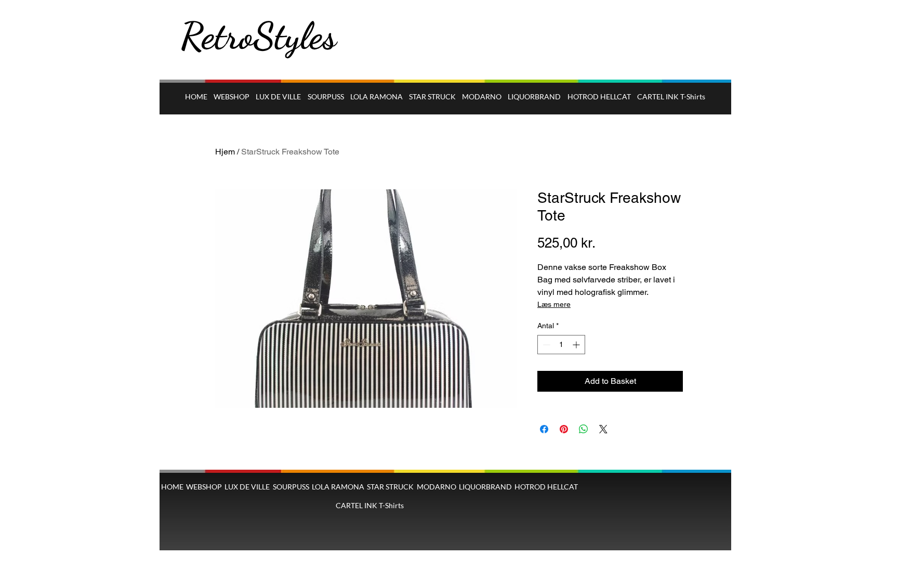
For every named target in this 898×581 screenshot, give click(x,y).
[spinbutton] (561, 344)
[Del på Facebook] (544, 429)
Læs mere (554, 304)
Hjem (225, 152)
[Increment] (577, 344)
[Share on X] (603, 429)
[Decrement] (545, 344)
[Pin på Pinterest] (564, 429)
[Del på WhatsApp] (583, 429)
